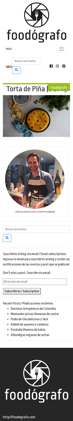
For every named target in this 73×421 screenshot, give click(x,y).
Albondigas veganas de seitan (30, 335)
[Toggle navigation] (61, 49)
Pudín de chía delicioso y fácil (29, 319)
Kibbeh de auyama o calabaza (29, 324)
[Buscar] (16, 70)
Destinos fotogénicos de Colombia (33, 309)
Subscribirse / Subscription (21, 291)
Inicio (9, 48)
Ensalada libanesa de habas (28, 329)
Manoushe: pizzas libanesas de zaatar (35, 314)
